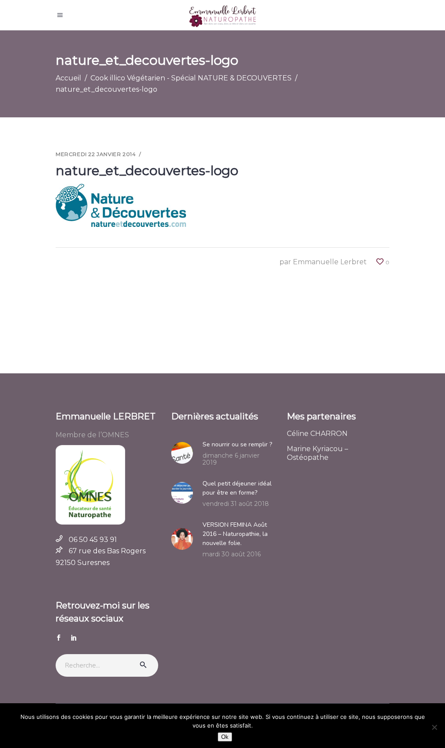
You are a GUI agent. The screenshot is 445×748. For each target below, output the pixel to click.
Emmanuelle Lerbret (330, 262)
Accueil (68, 78)
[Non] (434, 727)
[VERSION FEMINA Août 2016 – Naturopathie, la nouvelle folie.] (184, 539)
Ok (225, 737)
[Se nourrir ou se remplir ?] (184, 453)
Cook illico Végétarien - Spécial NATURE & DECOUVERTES (191, 78)
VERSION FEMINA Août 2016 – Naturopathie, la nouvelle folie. (235, 534)
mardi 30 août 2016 (232, 554)
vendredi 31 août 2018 (236, 504)
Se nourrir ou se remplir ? (237, 444)
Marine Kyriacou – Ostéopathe (317, 453)
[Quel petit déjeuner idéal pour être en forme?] (184, 493)
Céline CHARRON (317, 433)
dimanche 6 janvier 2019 (231, 459)
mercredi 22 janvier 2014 (96, 154)
